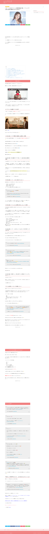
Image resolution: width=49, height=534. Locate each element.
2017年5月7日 (21, 311)
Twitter (8, 130)
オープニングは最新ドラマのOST (11, 69)
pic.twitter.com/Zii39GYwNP (10, 253)
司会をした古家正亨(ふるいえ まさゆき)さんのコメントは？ (14, 77)
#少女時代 (24, 261)
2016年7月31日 (19, 264)
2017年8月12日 (16, 245)
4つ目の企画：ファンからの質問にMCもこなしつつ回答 (14, 72)
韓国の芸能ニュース (7, 6)
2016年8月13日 (19, 255)
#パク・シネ (18, 308)
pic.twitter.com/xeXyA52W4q (10, 421)
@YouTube (18, 194)
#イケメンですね (15, 308)
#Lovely (21, 308)
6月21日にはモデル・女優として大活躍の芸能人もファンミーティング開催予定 (16, 500)
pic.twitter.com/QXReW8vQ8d (19, 487)
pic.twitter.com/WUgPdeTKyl (18, 409)
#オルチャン (21, 261)
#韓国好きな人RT (19, 252)
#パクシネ (14, 252)
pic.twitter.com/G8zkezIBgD (10, 309)
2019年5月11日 (15, 411)
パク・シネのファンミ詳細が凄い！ (10, 68)
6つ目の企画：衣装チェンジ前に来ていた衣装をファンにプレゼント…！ (16, 74)
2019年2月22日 (18, 196)
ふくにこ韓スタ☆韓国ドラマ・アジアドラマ (8, 2)
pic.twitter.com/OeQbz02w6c (13, 262)
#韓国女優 (22, 252)
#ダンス (16, 252)
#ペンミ (22, 420)
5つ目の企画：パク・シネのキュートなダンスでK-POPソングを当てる (16, 73)
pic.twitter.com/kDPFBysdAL (20, 243)
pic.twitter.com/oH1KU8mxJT (10, 455)
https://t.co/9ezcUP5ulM (13, 194)
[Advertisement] (17, 31)
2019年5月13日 (14, 423)
